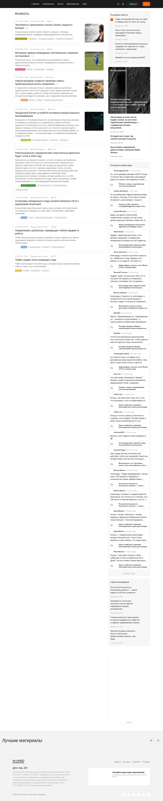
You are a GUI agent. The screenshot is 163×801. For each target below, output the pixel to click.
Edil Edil (117, 313)
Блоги (60, 4)
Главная (35, 4)
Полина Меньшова (37, 21)
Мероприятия (73, 4)
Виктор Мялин (119, 470)
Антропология (21, 39)
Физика (24, 100)
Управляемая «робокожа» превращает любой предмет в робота (47, 232)
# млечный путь (60, 218)
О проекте (136, 762)
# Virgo (39, 100)
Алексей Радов (120, 450)
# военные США (22, 190)
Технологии (26, 140)
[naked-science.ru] (148, 795)
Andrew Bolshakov (121, 191)
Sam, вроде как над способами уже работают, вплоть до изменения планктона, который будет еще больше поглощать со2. (129, 456)
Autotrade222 (119, 432)
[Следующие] (158, 740)
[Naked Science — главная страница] (21, 4)
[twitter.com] (124, 795)
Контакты (126, 762)
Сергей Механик (120, 211)
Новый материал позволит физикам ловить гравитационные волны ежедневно (39, 82)
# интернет (64, 140)
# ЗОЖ (29, 69)
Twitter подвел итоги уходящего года (35, 259)
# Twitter (26, 271)
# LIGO (31, 100)
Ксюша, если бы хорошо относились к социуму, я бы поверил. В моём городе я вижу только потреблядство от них (128, 418)
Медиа (18, 271)
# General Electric (60, 185)
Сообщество (48, 4)
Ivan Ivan (117, 374)
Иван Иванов (119, 511)
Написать (133, 4)
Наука (24, 218)
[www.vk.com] (129, 795)
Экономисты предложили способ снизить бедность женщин (44, 26)
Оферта (117, 762)
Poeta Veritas (119, 232)
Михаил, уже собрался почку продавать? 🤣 (128, 437)
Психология (20, 69)
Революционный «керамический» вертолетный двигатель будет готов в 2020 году (47, 154)
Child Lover (118, 394)
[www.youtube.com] (134, 795)
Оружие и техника (28, 185)
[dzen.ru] (138, 795)
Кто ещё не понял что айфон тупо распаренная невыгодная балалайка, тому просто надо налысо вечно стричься (128, 360)
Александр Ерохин (121, 171)
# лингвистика (39, 69)
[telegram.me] (143, 795)
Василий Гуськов (120, 272)
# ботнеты (53, 140)
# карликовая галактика (43, 218)
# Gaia (30, 218)
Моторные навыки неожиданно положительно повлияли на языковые (46, 54)
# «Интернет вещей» (40, 140)
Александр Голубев (121, 354)
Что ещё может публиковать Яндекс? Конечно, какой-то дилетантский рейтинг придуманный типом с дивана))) (127, 380)
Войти (146, 4)
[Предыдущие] (151, 740)
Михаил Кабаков (120, 293)
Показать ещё (129, 573)
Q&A (85, 4)
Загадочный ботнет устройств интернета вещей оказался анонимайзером (47, 114)
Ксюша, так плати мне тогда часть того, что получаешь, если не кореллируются (127, 399)
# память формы (58, 247)
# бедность (32, 39)
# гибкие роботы (34, 247)
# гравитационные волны (53, 100)
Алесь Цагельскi (120, 252)
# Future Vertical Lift (44, 185)
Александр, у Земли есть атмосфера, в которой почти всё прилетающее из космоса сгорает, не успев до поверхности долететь (128, 299)
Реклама (145, 762)
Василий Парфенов (37, 109)
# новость (49, 69)
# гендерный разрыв (46, 39)
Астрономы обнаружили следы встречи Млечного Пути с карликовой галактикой (47, 203)
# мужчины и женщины (64, 39)
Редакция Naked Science (39, 197)
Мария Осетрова (36, 77)
